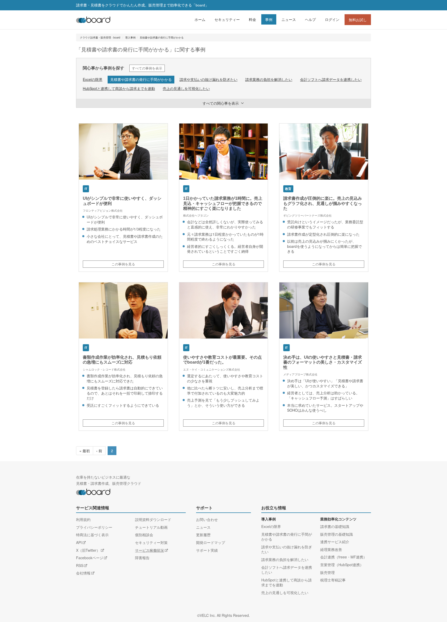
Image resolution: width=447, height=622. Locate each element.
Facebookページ (89, 557)
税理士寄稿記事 (333, 579)
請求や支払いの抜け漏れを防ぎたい (208, 79)
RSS (79, 565)
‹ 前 (99, 450)
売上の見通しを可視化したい (186, 88)
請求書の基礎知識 (334, 526)
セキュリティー (227, 19)
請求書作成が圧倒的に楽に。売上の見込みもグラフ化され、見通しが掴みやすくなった (322, 203)
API (79, 542)
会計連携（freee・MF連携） (343, 556)
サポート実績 (207, 550)
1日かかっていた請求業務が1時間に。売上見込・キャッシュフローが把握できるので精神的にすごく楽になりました (222, 203)
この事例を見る (123, 264)
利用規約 (83, 519)
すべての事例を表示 (147, 68)
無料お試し (358, 19)
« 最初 (84, 450)
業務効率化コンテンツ (338, 519)
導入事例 (130, 37)
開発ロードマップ (210, 542)
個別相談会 (144, 534)
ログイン (332, 19)
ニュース (288, 19)
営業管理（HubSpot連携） (341, 564)
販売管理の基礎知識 (336, 534)
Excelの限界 (92, 79)
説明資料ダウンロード (153, 519)
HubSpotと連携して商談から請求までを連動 (119, 88)
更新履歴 (203, 534)
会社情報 (83, 572)
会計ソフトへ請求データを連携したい (331, 79)
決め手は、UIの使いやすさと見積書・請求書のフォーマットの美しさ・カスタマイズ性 (322, 362)
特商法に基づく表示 (92, 534)
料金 (252, 19)
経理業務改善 (331, 549)
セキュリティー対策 (151, 542)
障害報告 (142, 557)
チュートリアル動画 (151, 527)
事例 (268, 19)
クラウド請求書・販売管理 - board (100, 37)
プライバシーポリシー (94, 527)
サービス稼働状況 (149, 550)
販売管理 (327, 572)
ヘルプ (310, 19)
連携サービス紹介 (334, 541)
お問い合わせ (207, 519)
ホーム (200, 19)
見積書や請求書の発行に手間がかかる (162, 37)
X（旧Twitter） (88, 550)
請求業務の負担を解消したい (268, 79)
